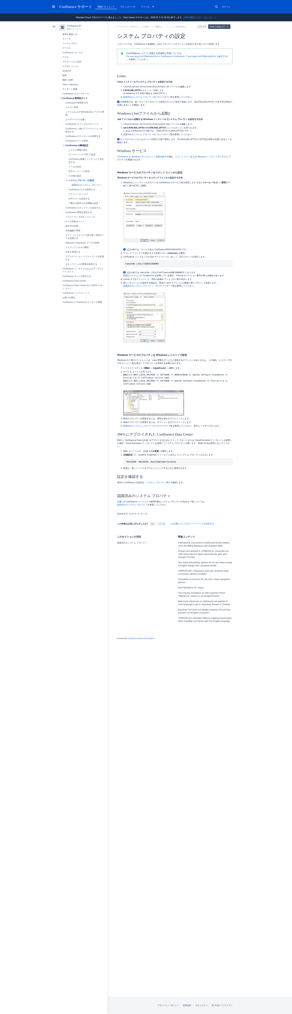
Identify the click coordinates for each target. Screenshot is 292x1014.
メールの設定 (74, 166)
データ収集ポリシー (74, 221)
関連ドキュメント (106, 6)
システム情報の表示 (77, 150)
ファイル (66, 48)
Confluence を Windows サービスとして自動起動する (143, 156)
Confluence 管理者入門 (76, 102)
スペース (66, 38)
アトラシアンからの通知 (77, 247)
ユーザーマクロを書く (76, 119)
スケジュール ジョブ (78, 194)
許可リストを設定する (79, 198)
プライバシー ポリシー (168, 1005)
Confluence (132, 638)
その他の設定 (74, 175)
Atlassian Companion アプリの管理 (82, 242)
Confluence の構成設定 (76, 145)
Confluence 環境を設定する (78, 212)
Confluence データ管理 (76, 140)
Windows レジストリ (207, 156)
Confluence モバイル (72, 52)
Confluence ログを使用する (81, 189)
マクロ (65, 57)
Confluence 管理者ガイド (74, 98)
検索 (216, 6)
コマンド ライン (182, 156)
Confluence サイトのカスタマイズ (81, 124)
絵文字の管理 (71, 226)
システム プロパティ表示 (158, 482)
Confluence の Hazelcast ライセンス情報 (82, 302)
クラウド (202, 26)
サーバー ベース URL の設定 (82, 154)
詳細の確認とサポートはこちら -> (200, 17)
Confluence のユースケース (75, 93)
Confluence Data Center (74, 280)
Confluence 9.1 (74, 26)
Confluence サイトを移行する (76, 276)
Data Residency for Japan (190, 587)
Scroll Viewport (147, 638)
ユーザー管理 (71, 107)
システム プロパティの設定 (81, 180)
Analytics (66, 70)
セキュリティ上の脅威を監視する (81, 264)
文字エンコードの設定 (79, 171)
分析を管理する (72, 251)
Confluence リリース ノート (76, 293)
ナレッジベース (128, 6)
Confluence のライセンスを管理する (82, 136)
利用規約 (187, 1005)
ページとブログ (69, 43)
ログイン (226, 6)
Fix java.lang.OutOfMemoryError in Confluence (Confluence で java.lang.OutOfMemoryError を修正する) (177, 56)
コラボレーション (70, 66)
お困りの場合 (68, 297)
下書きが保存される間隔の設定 (83, 203)
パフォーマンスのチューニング (80, 216)
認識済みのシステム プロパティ (86, 185)
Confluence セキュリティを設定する (82, 207)
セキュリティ (201, 1005)
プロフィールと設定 (71, 61)
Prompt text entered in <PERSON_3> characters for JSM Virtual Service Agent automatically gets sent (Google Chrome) (203, 554)
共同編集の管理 (72, 230)
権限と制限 (67, 80)
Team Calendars (70, 84)
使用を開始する (69, 34)
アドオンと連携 (69, 89)
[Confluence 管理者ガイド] (170, 26)
